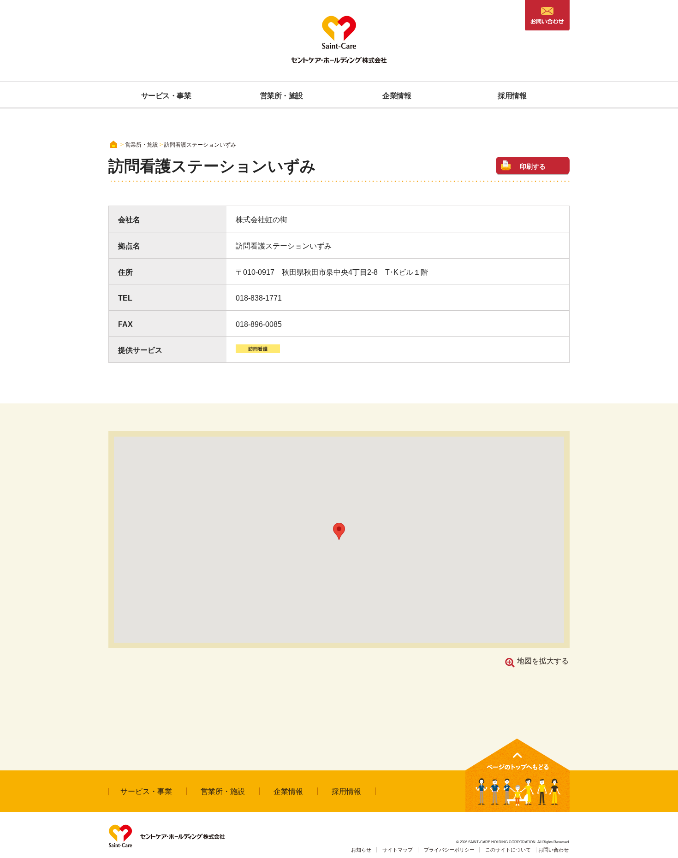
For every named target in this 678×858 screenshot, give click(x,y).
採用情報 (346, 791)
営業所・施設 (223, 791)
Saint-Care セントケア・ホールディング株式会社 (339, 40)
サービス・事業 (146, 791)
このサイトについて (508, 849)
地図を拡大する (543, 661)
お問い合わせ (553, 849)
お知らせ (361, 849)
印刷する (533, 166)
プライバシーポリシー (449, 849)
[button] (339, 531)
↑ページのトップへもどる (517, 775)
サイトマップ (397, 849)
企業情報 (288, 791)
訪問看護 (258, 348)
